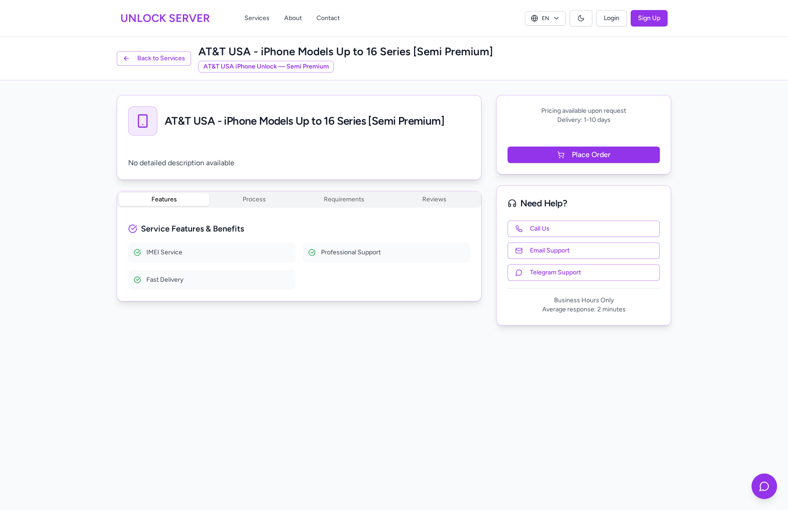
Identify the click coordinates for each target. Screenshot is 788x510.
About (293, 18)
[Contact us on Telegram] (764, 486)
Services (257, 18)
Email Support (550, 250)
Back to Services (161, 58)
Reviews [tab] (434, 199)
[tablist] (299, 199)
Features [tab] (164, 199)
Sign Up (649, 18)
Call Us (540, 228)
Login (611, 18)
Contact (328, 18)
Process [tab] (254, 199)
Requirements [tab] (344, 199)
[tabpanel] (299, 256)
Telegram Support (555, 272)
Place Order (591, 154)
